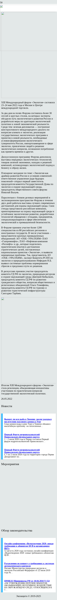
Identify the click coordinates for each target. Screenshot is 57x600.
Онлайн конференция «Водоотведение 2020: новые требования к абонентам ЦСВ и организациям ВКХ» (29, 546)
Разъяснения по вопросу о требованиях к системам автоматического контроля (29, 564)
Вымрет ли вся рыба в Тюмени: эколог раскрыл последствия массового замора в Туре (28, 420)
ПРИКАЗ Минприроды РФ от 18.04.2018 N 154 (27, 581)
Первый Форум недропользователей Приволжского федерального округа (22, 435)
